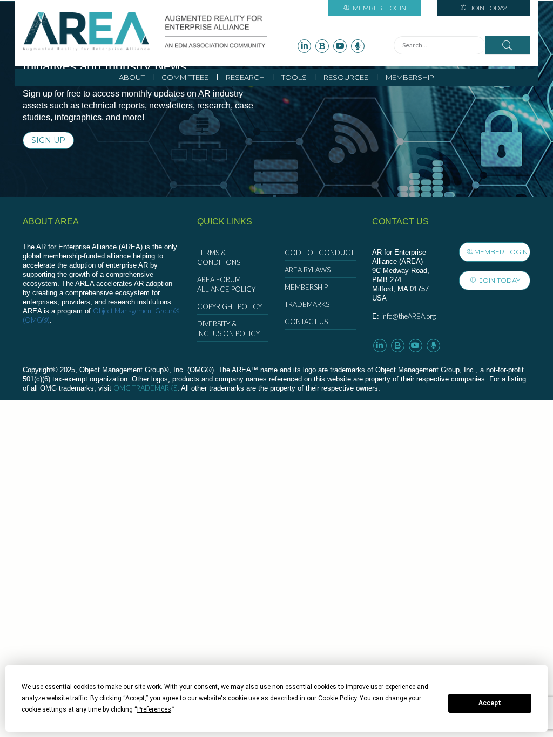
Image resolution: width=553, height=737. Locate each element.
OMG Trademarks (145, 388)
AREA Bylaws (308, 269)
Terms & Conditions (218, 257)
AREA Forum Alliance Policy (226, 284)
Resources (346, 77)
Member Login (501, 252)
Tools (294, 77)
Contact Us (306, 321)
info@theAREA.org (408, 316)
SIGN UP (48, 140)
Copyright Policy (229, 306)
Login (379, 8)
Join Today (487, 8)
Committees (185, 77)
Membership (410, 77)
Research (245, 77)
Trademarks (307, 304)
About (132, 77)
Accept (489, 703)
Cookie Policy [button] (337, 698)
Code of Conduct (319, 252)
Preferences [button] (154, 709)
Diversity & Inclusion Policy (228, 328)
